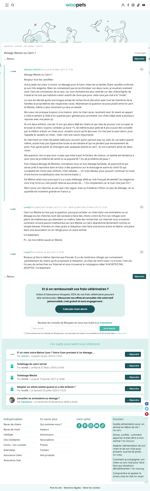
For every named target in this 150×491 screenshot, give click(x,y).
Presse (44, 445)
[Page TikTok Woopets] (138, 5)
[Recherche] (12, 5)
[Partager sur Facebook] (147, 404)
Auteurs (44, 429)
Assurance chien (13, 455)
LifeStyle (8, 434)
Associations (47, 439)
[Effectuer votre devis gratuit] (75, 300)
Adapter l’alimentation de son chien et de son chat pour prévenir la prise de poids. (129, 450)
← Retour (9, 58)
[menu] (7, 5)
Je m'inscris (109, 328)
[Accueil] (76, 5)
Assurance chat (12, 460)
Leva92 (12, 209)
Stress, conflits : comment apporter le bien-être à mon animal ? (128, 438)
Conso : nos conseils (15, 445)
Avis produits (47, 455)
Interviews (9, 450)
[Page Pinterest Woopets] (85, 425)
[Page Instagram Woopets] (133, 5)
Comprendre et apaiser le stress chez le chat (128, 475)
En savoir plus (120, 333)
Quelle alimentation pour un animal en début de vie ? (128, 427)
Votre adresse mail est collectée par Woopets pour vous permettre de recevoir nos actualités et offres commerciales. (76, 333)
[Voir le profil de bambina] (12, 400)
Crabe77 (12, 254)
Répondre (139, 58)
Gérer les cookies (91, 487)
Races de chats (12, 429)
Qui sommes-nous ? (51, 424)
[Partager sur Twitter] (147, 409)
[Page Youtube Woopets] (143, 5)
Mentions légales (72, 487)
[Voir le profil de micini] (12, 354)
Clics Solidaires (12, 439)
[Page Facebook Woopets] (128, 5)
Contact (44, 450)
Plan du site (56, 487)
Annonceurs (47, 434)
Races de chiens (12, 424)
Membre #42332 (13, 71)
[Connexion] (123, 5)
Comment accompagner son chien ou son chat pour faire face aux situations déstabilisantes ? (129, 464)
